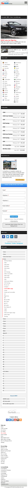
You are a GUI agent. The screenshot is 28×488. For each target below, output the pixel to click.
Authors (2, 478)
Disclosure (3, 482)
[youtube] (15, 419)
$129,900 (19, 150)
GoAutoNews (3, 471)
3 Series (4, 259)
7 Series (4, 326)
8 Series (4, 328)
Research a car (4, 447)
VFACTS (3, 460)
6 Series (4, 323)
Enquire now (14, 216)
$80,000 (19, 135)
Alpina (4, 330)
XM (3, 388)
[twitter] (10, 419)
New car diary (4, 454)
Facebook (8, 243)
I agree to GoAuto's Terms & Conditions (13, 219)
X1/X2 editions (6, 371)
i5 (3, 340)
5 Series (4, 321)
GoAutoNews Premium (6, 470)
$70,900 (19, 128)
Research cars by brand (6, 450)
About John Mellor (5, 481)
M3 (3, 359)
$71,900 (19, 117)
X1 (3, 369)
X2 (3, 373)
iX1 (3, 349)
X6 (3, 383)
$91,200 (19, 143)
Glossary (2, 463)
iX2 (3, 352)
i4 (3, 338)
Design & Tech (4, 474)
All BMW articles (6, 398)
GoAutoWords (4, 476)
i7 (3, 342)
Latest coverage (4, 428)
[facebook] (7, 419)
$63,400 (19, 124)
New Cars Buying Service (6, 440)
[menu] (26, 2)
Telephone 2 (5, 200)
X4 (3, 378)
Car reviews (3, 430)
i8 (3, 345)
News (2, 436)
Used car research (4, 457)
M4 (3, 361)
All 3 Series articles (6, 401)
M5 (3, 364)
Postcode (4, 211)
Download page (20, 179)
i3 (3, 335)
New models (3, 433)
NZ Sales (3, 461)
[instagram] (18, 419)
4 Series (4, 318)
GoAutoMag (3, 473)
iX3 (3, 354)
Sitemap (2, 442)
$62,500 (19, 121)
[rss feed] (20, 419)
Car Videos (3, 431)
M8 (3, 366)
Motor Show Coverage (5, 439)
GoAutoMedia (4, 468)
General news (3, 458)
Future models (4, 434)
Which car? (3, 452)
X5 (3, 381)
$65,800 (19, 113)
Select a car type (4, 449)
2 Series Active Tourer (7, 256)
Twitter (13, 243)
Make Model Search (5, 437)
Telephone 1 (5, 195)
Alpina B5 (5, 333)
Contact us (3, 479)
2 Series (4, 254)
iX (3, 347)
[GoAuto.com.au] (6, 4)
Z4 (3, 390)
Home (2, 426)
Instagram (20, 243)
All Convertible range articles (8, 403)
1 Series (4, 251)
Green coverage (4, 455)
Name (4, 190)
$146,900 (20, 146)
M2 (3, 357)
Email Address (6, 205)
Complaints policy (5, 484)
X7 (3, 385)
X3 (3, 376)
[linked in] (12, 419)
